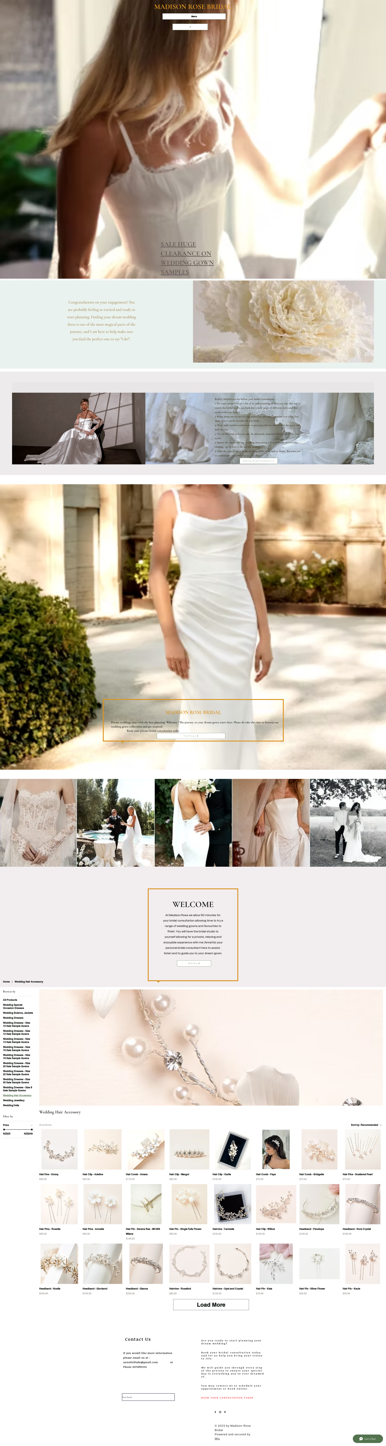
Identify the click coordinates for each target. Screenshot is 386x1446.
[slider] (4, 1129)
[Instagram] (220, 1412)
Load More (211, 1304)
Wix (217, 1438)
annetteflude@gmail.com (140, 1362)
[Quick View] (59, 1149)
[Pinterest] (225, 1412)
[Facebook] (215, 1412)
